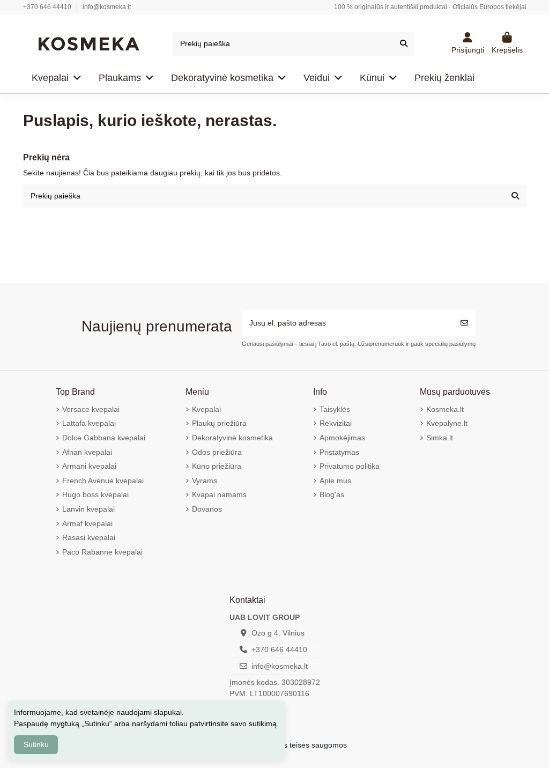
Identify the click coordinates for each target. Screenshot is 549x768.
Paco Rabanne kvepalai (102, 552)
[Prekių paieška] (403, 44)
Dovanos (207, 509)
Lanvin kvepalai (88, 509)
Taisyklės (335, 409)
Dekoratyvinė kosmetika (232, 437)
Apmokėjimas (342, 437)
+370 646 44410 (48, 7)
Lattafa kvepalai (89, 423)
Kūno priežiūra (216, 466)
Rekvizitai (336, 423)
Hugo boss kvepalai (95, 494)
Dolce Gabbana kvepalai (103, 437)
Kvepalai (206, 409)
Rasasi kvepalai (88, 537)
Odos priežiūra (217, 452)
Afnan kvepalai (87, 452)
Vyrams (204, 480)
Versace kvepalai (91, 409)
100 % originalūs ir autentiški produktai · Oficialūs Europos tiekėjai (430, 7)
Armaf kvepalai (87, 523)
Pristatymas (339, 452)
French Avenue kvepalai (103, 480)
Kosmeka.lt (445, 409)
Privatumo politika (350, 466)
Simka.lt (439, 437)
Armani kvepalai (89, 466)
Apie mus (335, 480)
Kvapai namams (219, 494)
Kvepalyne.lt (447, 423)
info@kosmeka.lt (107, 7)
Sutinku (36, 744)
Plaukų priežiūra (219, 423)
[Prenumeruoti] (464, 323)
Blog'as (332, 494)
